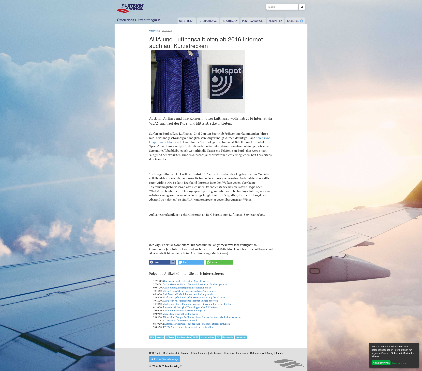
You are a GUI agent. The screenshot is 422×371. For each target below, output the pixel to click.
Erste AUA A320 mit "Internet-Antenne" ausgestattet (190, 290)
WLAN (195, 337)
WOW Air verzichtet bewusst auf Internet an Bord (189, 327)
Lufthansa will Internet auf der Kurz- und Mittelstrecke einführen (197, 323)
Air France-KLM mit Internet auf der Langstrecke (189, 294)
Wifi (218, 337)
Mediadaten (216, 353)
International (208, 20)
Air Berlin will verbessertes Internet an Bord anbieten (191, 300)
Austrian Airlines (184, 337)
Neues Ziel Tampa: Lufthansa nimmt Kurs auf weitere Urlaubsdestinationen (202, 317)
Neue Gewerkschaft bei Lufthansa (181, 313)
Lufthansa (170, 337)
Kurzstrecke (241, 337)
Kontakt (279, 353)
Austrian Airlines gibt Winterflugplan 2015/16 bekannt (191, 307)
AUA (152, 337)
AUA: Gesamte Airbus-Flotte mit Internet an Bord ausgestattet (195, 284)
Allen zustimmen (381, 362)
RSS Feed (154, 353)
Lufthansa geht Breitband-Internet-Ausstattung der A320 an (194, 297)
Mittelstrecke (227, 337)
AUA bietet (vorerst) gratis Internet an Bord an (187, 287)
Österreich (186, 20)
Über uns (229, 353)
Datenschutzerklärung (261, 353)
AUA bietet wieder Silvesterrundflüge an (184, 310)
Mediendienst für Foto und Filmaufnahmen (185, 353)
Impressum (242, 353)
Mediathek (275, 20)
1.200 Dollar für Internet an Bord (180, 320)
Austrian (160, 337)
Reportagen (230, 20)
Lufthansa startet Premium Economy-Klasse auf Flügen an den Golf (198, 303)
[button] (162, 262)
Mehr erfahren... (400, 363)
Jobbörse (293, 20)
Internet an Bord (207, 337)
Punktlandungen (253, 20)
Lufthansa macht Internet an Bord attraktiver (187, 281)
